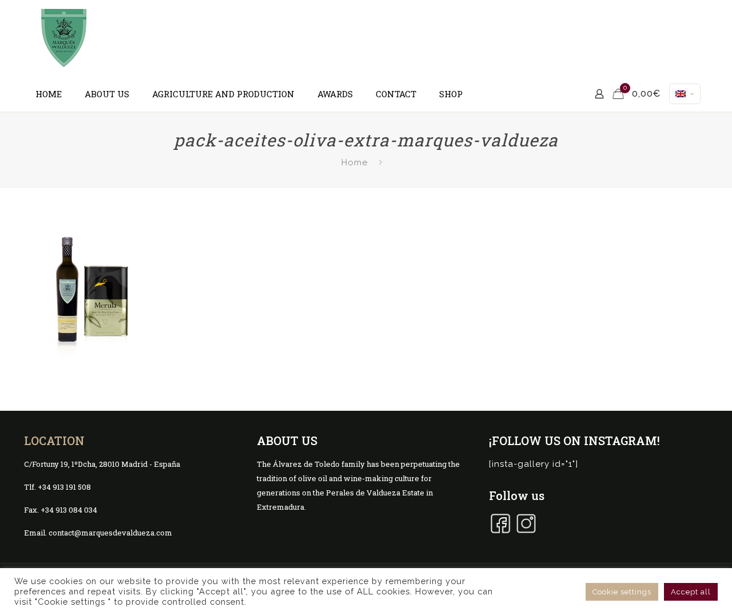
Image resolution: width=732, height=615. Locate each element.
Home (354, 162)
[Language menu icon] (685, 94)
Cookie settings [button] (621, 592)
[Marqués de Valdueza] (64, 38)
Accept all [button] (691, 592)
